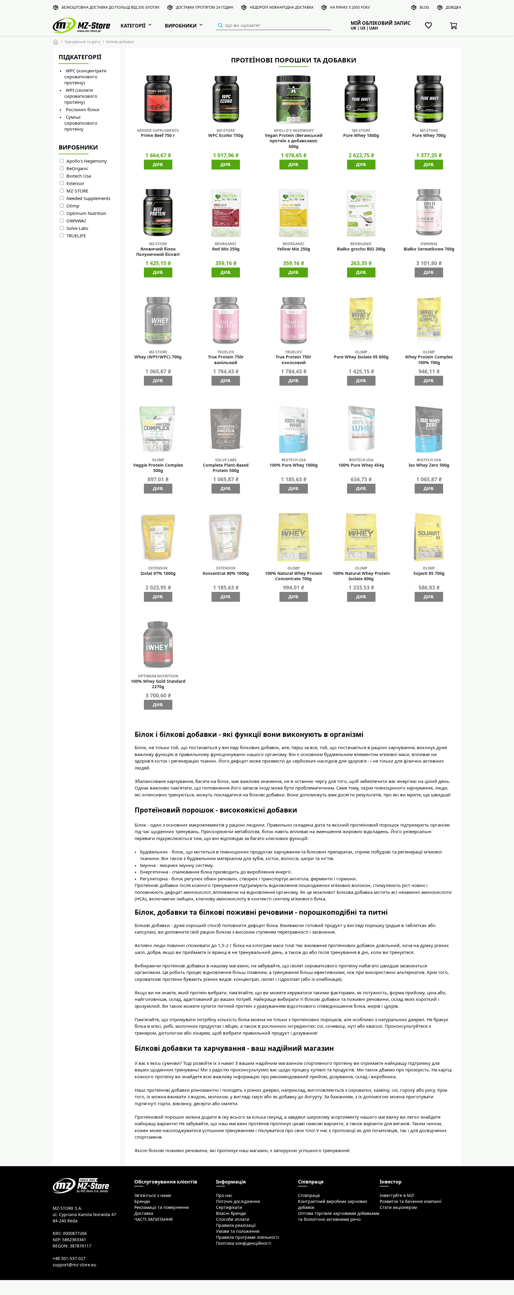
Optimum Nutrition (86, 213)
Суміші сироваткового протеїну (80, 123)
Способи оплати (232, 1219)
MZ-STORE (77, 191)
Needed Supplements (88, 198)
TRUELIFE (76, 235)
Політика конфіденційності (243, 1243)
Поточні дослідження (238, 1201)
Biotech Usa (78, 176)
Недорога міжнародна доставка (282, 7)
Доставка (143, 1213)
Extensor (75, 183)
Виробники (181, 25)
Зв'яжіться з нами (152, 1195)
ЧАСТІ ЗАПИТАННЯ (153, 1219)
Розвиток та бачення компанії (411, 1201)
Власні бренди (231, 1213)
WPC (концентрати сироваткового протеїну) (85, 76)
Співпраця (309, 1195)
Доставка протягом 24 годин (204, 7)
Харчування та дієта (82, 42)
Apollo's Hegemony (86, 161)
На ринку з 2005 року (350, 7)
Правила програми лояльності (247, 1237)
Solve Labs (77, 228)
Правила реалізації (236, 1225)
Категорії (133, 25)
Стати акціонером (398, 1207)
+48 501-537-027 (69, 1258)
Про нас (224, 1195)
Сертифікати (229, 1207)
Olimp (72, 206)
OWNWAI (76, 221)
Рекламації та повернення (161, 1207)
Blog (424, 7)
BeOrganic (77, 168)
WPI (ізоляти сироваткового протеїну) (80, 96)
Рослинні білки (82, 109)
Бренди (142, 1201)
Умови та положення (237, 1231)
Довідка (453, 7)
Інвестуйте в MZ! (397, 1195)
